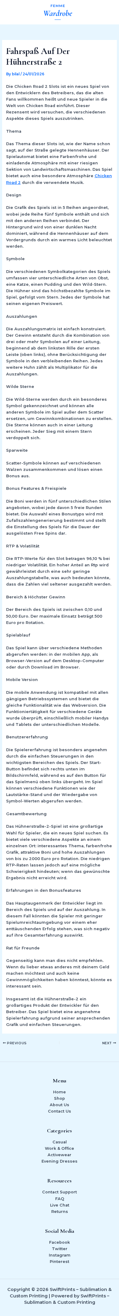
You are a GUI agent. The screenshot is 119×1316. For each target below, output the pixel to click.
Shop (59, 1098)
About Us (59, 1105)
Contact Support (59, 1192)
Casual (59, 1142)
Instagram (59, 1255)
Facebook (59, 1242)
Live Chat (59, 1205)
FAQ (59, 1198)
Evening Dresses (59, 1161)
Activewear (59, 1155)
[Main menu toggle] (107, 12)
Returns (59, 1211)
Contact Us (59, 1111)
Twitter (59, 1248)
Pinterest (59, 1261)
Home (59, 1092)
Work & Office (59, 1148)
